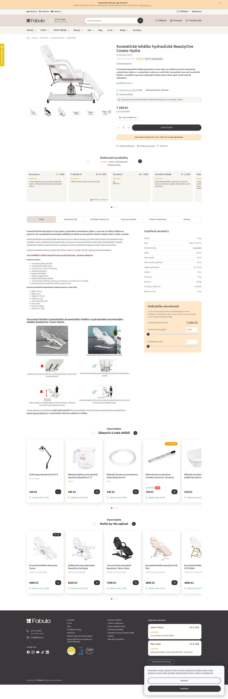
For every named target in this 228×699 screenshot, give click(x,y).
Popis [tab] (41, 219)
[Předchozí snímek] (29, 112)
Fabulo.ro (57, 12)
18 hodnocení (157, 59)
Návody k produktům (116, 639)
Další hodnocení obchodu (161, 662)
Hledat (140, 20)
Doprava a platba (128, 219)
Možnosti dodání (126, 94)
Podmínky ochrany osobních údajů (121, 633)
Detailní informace (123, 83)
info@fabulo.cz (37, 637)
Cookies (111, 636)
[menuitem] (31, 30)
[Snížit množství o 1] (119, 128)
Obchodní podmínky (116, 629)
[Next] (140, 161)
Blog (69, 626)
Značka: (124, 64)
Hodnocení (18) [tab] (70, 219)
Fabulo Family (143, 137)
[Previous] (88, 161)
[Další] (93, 433)
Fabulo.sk (33, 12)
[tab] (111, 207)
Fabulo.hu (45, 12)
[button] (45, 494)
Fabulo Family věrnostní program (80, 636)
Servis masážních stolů (116, 626)
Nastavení (184, 681)
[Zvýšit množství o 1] (128, 128)
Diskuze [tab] (186, 219)
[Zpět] (135, 433)
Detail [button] (58, 491)
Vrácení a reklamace (157, 219)
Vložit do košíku (167, 128)
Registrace (196, 11)
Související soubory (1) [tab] (99, 219)
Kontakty (70, 620)
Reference (71, 633)
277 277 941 (60, 20)
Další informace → (145, 5)
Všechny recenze (114, 165)
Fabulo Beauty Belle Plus (37, 413)
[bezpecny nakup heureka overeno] (71, 651)
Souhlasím (184, 689)
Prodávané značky (74, 629)
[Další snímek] (110, 112)
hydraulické (197, 248)
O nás (69, 623)
